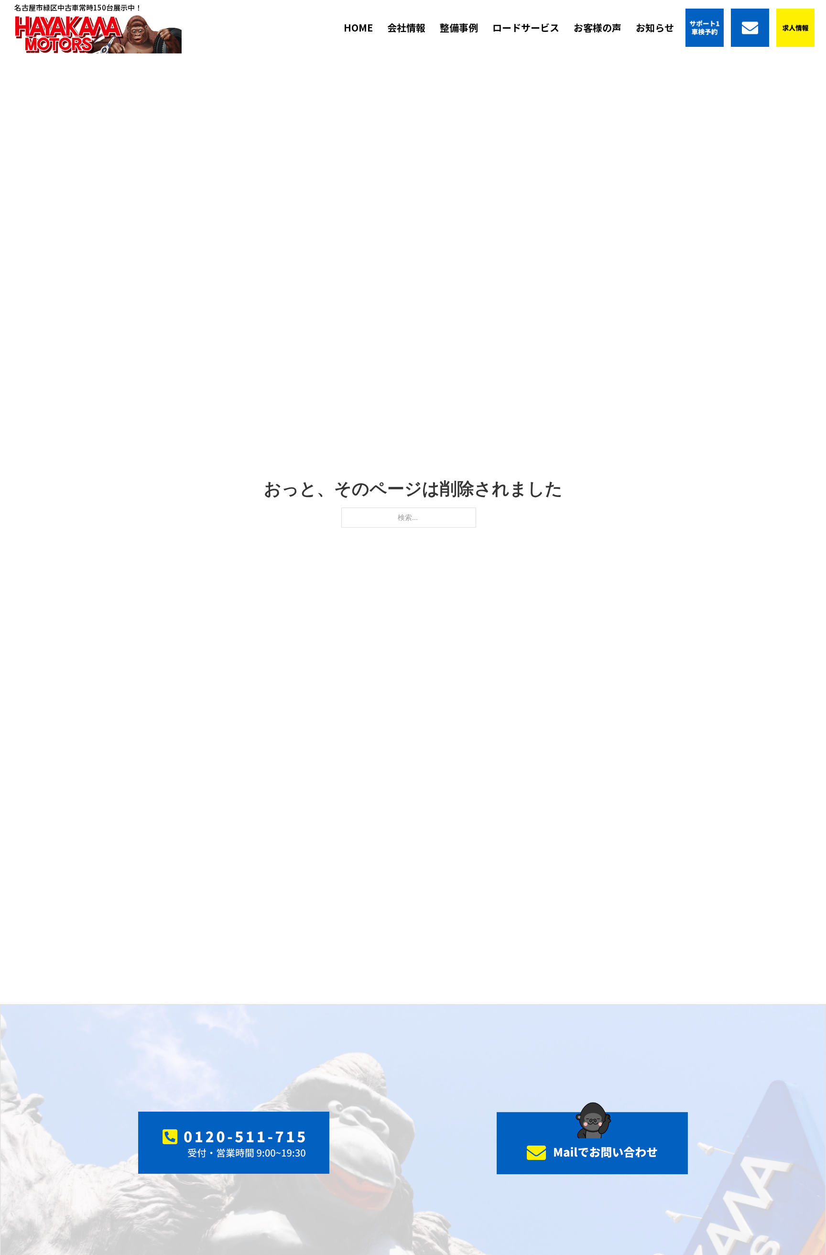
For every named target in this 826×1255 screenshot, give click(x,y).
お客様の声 (597, 27)
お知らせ (655, 27)
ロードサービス (525, 27)
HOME (358, 27)
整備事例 (459, 27)
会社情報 (406, 27)
